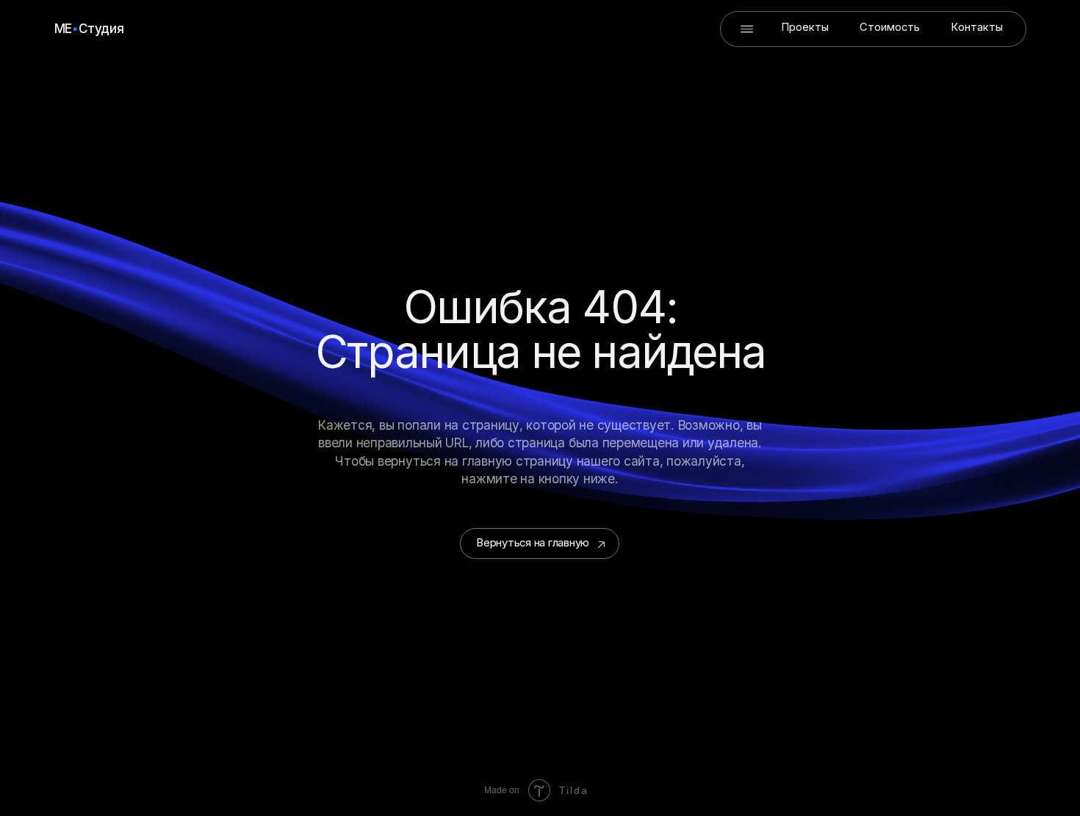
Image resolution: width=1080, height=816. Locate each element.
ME (63, 28)
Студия (101, 28)
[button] (747, 29)
